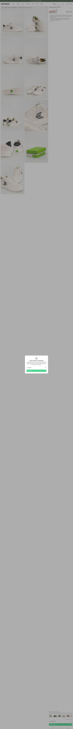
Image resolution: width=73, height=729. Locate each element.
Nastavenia (29, 367)
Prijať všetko (29, 370)
